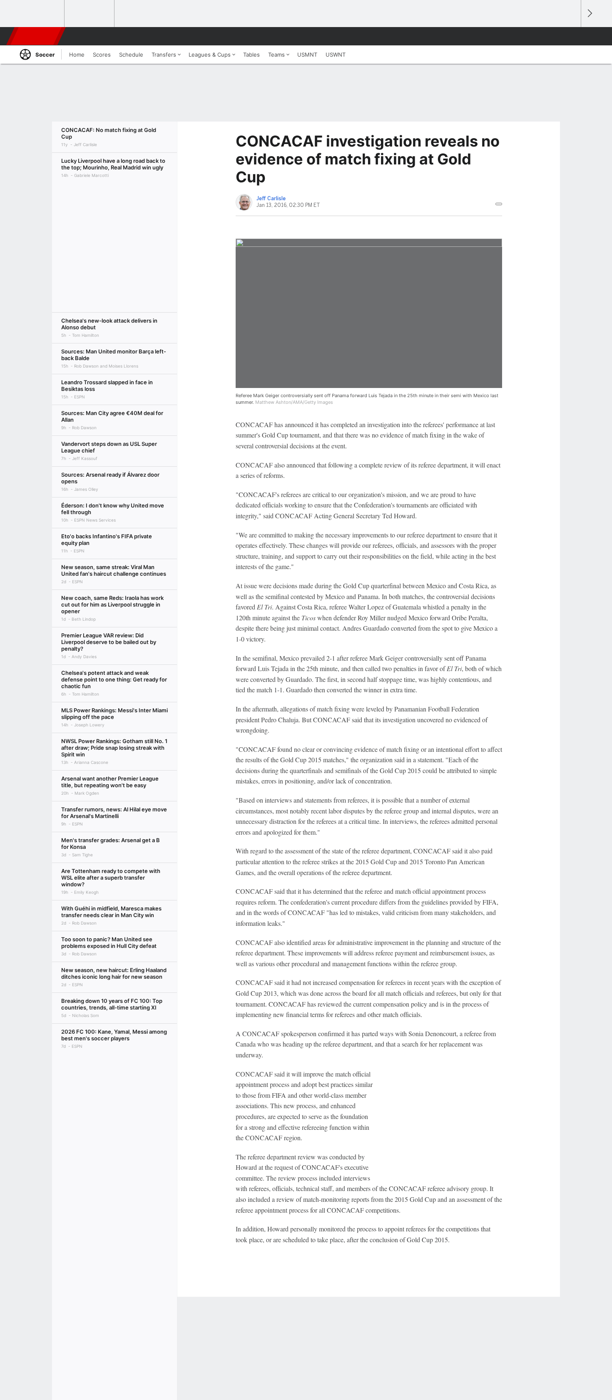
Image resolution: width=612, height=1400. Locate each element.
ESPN (36, 36)
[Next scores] (589, 13)
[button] (570, 36)
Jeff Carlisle (271, 198)
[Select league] (40, 13)
